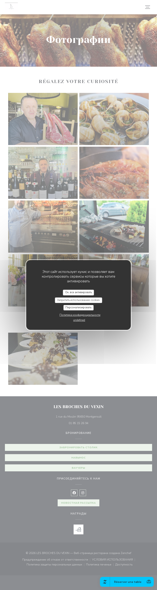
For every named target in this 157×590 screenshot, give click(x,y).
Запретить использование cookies (78, 300)
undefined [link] (79, 320)
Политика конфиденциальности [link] (79, 315)
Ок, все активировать (78, 292)
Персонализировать (78, 307)
